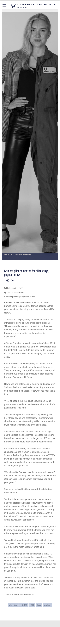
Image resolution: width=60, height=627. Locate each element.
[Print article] (7, 280)
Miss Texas (47, 605)
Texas (39, 605)
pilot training (13, 605)
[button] (4, 6)
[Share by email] (12, 280)
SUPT (32, 605)
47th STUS (24, 605)
